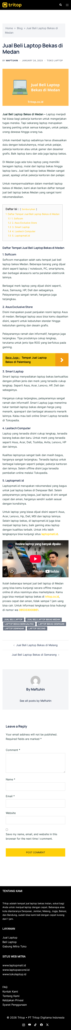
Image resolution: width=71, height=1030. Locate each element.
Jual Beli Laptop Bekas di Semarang (34, 654)
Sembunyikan (28, 209)
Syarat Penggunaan (14, 1004)
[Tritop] (11, 4)
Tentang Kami (10, 996)
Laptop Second (37, 628)
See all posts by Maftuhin (35, 700)
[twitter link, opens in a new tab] (47, 1024)
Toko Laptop (55, 60)
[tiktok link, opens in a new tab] (35, 1024)
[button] (60, 5)
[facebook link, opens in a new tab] (41, 1024)
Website (11, 813)
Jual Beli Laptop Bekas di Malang (37, 645)
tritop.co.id (52, 596)
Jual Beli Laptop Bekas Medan (43, 619)
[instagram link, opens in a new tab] (23, 1024)
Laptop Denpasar (14, 628)
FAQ (4, 987)
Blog (20, 28)
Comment (13, 750)
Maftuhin (12, 60)
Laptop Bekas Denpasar (51, 624)
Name (10, 779)
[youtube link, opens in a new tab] (29, 1024)
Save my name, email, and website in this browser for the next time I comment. (31, 836)
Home (9, 28)
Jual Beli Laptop (13, 619)
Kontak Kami (10, 991)
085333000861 (28, 610)
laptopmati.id (49, 534)
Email (10, 796)
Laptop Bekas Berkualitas (19, 624)
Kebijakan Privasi (12, 1000)
